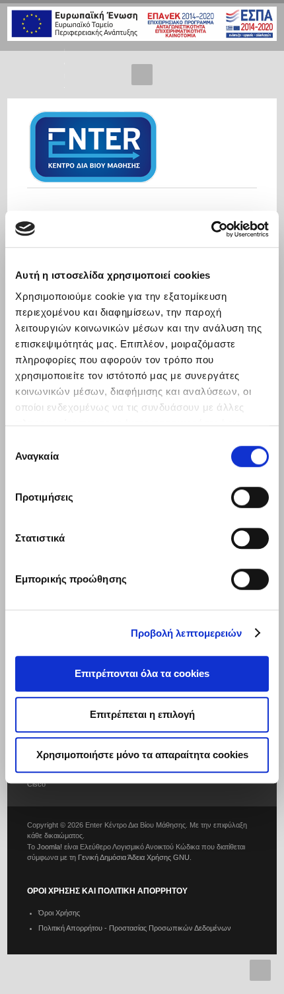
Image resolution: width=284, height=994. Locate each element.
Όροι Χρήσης (59, 913)
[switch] (250, 497)
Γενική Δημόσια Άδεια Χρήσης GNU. (135, 857)
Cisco (36, 784)
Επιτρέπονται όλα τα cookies (142, 673)
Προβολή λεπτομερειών (186, 633)
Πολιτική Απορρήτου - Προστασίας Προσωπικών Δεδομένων (134, 928)
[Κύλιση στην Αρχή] (260, 970)
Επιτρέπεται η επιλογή (142, 714)
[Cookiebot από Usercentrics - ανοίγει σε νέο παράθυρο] (211, 229)
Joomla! (49, 847)
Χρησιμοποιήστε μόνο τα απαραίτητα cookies (142, 754)
